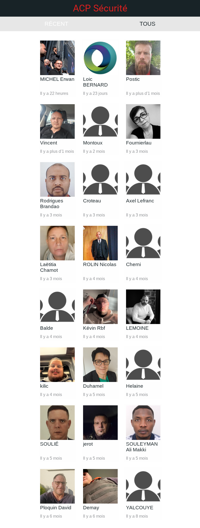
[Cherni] (143, 243)
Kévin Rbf (94, 328)
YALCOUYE (139, 507)
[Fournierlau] (143, 121)
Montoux (93, 143)
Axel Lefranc (140, 200)
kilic (44, 386)
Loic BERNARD (95, 82)
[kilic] (57, 364)
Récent (56, 24)
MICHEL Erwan (57, 79)
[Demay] (100, 486)
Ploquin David (55, 507)
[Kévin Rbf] (100, 306)
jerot (88, 444)
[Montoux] (100, 121)
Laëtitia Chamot (49, 267)
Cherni (133, 264)
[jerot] (100, 422)
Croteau (92, 200)
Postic (133, 79)
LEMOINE (137, 328)
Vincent (48, 143)
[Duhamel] (100, 364)
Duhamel (93, 386)
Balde (46, 328)
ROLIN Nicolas (99, 264)
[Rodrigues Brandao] (57, 179)
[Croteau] (100, 179)
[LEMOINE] (143, 306)
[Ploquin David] (57, 486)
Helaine (134, 386)
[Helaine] (143, 364)
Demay (91, 507)
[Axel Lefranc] (143, 179)
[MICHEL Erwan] (57, 58)
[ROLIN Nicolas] (100, 243)
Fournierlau (139, 143)
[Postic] (143, 58)
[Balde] (57, 306)
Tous (147, 24)
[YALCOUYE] (143, 486)
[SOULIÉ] (57, 422)
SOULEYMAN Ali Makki (142, 446)
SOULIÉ (49, 444)
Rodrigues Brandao (51, 203)
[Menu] (8, 8)
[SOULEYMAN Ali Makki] (143, 422)
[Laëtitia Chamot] (57, 243)
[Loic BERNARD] (100, 58)
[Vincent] (57, 121)
